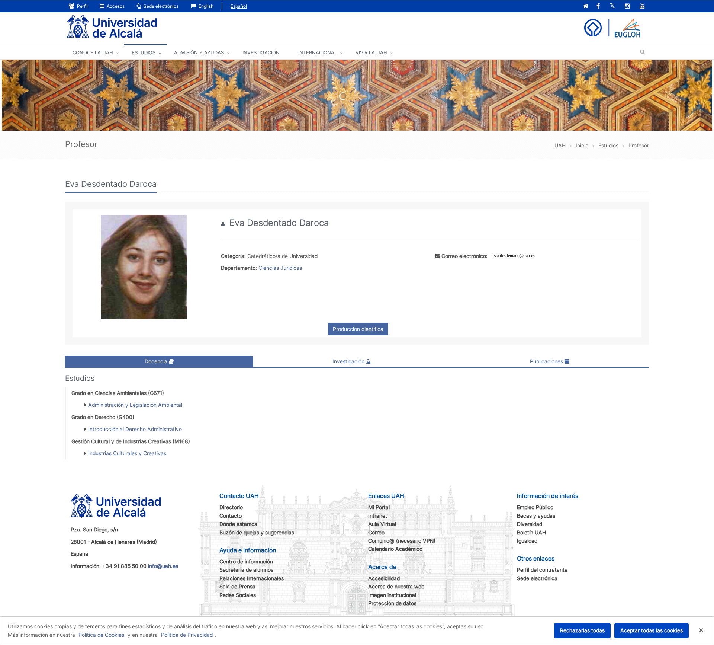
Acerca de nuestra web (396, 586)
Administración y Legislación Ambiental (135, 405)
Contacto (230, 516)
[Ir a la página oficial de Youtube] (642, 6)
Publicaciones (547, 361)
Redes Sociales (237, 595)
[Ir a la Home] (112, 27)
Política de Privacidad (187, 635)
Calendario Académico (395, 549)
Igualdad (527, 540)
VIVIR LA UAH (371, 52)
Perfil (82, 6)
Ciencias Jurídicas (280, 268)
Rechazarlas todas (582, 630)
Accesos (115, 6)
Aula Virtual (382, 524)
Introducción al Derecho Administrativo (135, 429)
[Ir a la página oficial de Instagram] (627, 6)
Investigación (349, 361)
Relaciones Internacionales (251, 578)
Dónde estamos (238, 524)
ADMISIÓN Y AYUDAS (199, 52)
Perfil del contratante (542, 569)
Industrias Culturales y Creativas (127, 453)
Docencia (157, 361)
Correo (376, 532)
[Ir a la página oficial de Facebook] (598, 6)
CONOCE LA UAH (93, 52)
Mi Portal (379, 507)
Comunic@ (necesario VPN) (401, 540)
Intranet (377, 516)
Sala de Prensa (237, 586)
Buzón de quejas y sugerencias (256, 532)
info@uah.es (163, 566)
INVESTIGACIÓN (261, 52)
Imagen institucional (392, 595)
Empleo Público (535, 507)
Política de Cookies (101, 635)
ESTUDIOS (143, 52)
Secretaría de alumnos (246, 569)
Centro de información (246, 561)
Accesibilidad (384, 578)
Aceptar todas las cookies (651, 630)
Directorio (231, 507)
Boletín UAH (531, 532)
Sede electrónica (160, 6)
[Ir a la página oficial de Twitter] (612, 6)
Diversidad (529, 524)
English (205, 6)
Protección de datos (392, 603)
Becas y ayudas (536, 516)
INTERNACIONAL (317, 52)
